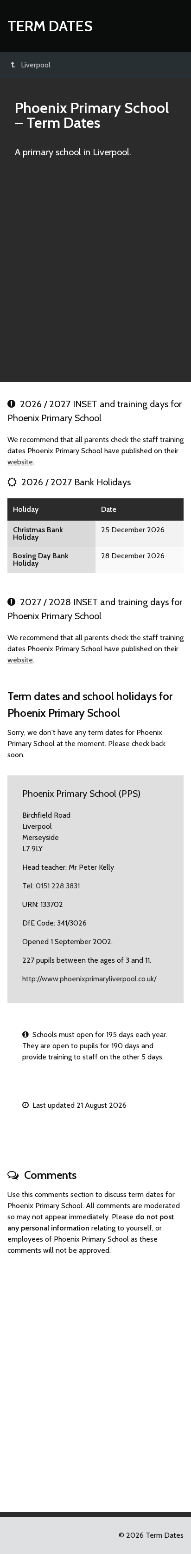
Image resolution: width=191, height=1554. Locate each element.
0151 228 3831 (58, 885)
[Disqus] (95, 1379)
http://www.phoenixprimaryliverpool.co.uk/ (89, 978)
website (20, 461)
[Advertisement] (95, 274)
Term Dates (50, 26)
